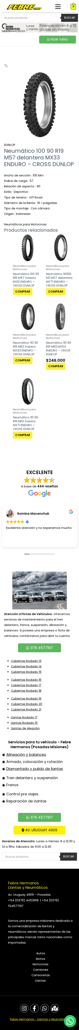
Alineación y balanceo (26, 754)
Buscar (69, 18)
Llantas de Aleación (25, 728)
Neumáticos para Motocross (25, 224)
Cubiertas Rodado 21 (26, 710)
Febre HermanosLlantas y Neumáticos (28, 885)
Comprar (22, 292)
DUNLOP (9, 145)
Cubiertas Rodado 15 (26, 672)
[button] (58, 6)
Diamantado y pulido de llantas (34, 768)
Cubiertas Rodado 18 (26, 691)
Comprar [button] (55, 366)
